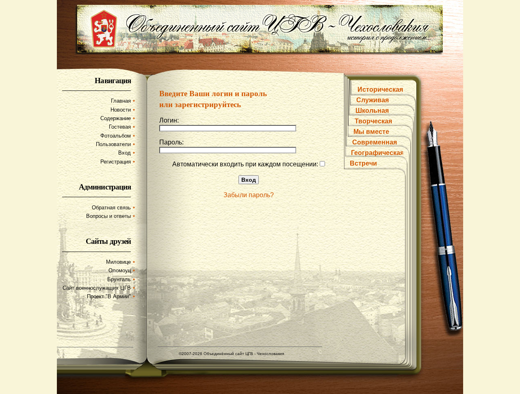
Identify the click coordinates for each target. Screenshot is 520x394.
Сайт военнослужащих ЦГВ (97, 288)
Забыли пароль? (248, 195)
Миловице (118, 262)
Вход (124, 153)
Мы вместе (371, 131)
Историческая (380, 89)
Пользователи (113, 144)
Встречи (363, 163)
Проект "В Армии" (109, 296)
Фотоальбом (115, 136)
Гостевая (120, 127)
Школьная (372, 110)
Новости (120, 110)
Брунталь (119, 279)
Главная (121, 101)
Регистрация (115, 162)
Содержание (115, 118)
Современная (374, 142)
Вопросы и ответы (108, 216)
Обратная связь (111, 208)
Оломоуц (119, 270)
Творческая (373, 121)
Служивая (372, 100)
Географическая (377, 152)
